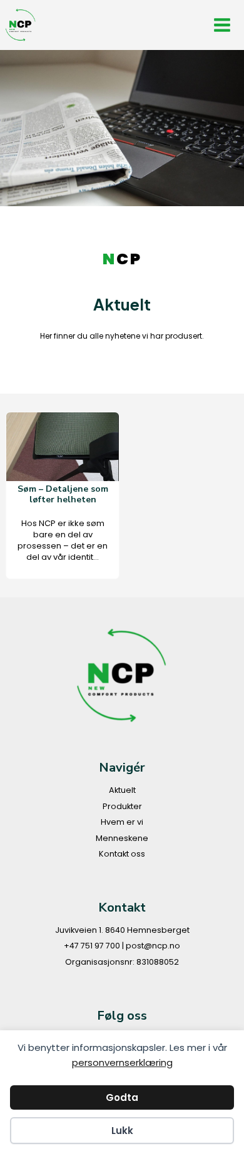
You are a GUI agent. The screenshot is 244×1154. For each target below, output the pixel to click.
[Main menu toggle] (222, 25)
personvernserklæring (122, 1062)
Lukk (122, 1130)
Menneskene (122, 838)
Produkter (122, 806)
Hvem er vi (122, 822)
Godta (122, 1097)
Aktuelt (122, 790)
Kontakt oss (122, 853)
